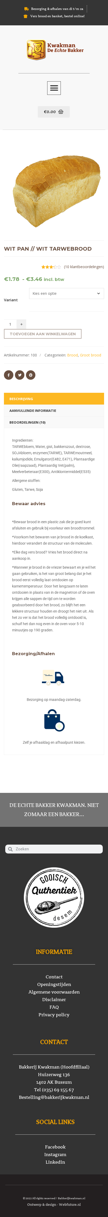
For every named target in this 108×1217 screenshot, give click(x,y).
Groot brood (90, 355)
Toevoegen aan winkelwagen (43, 334)
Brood (72, 355)
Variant (11, 299)
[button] (54, 88)
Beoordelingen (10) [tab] (27, 422)
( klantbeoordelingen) (84, 266)
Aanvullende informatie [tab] (32, 410)
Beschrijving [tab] (21, 398)
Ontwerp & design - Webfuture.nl (54, 1204)
